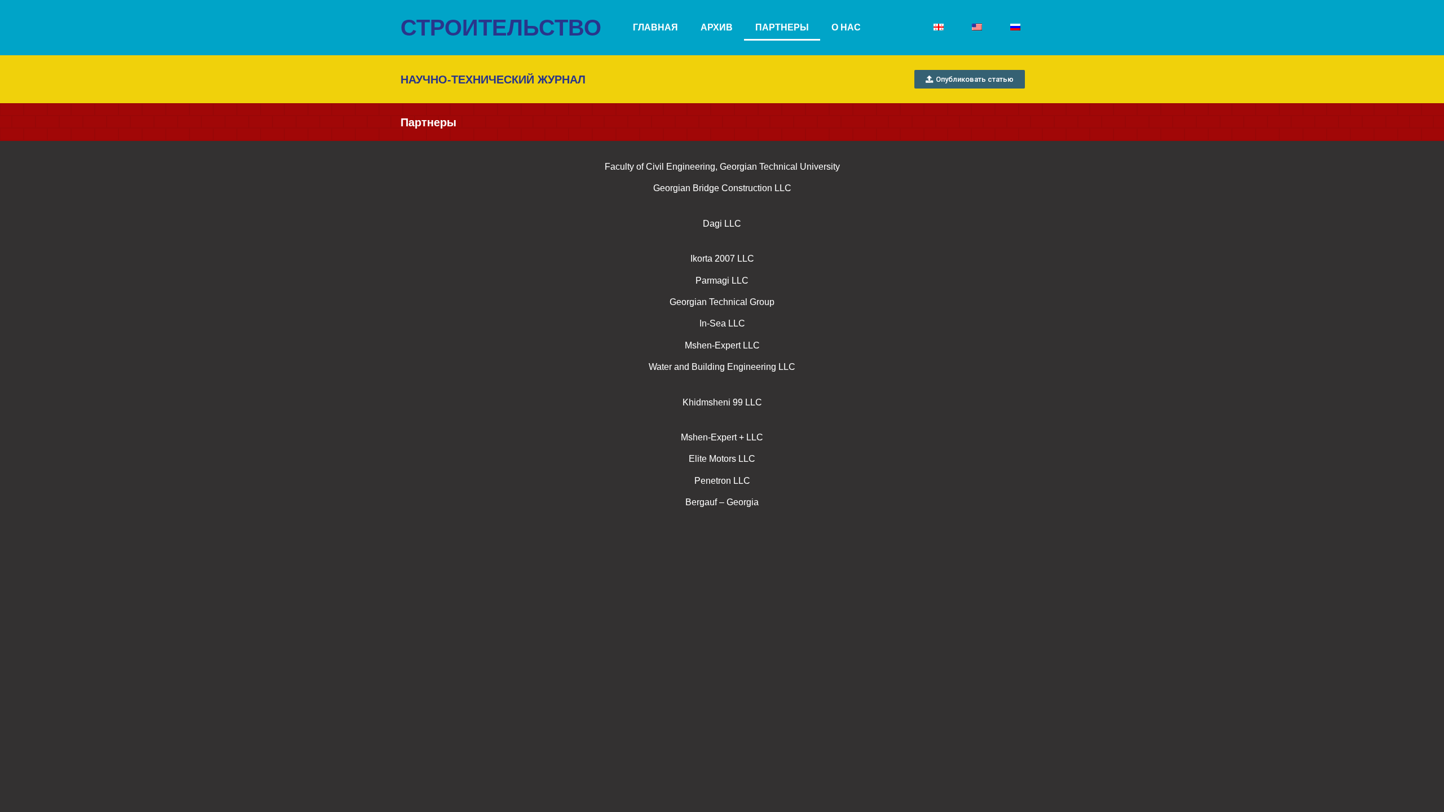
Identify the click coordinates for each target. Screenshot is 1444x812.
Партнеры (782, 27)
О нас (846, 27)
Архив (717, 27)
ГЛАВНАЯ (655, 27)
